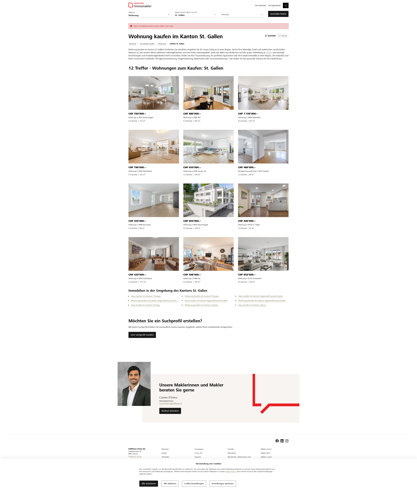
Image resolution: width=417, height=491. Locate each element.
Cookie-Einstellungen (194, 483)
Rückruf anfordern (170, 411)
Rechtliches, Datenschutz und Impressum (239, 458)
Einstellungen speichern (223, 483)
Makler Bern (265, 453)
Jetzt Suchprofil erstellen (142, 335)
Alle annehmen (149, 483)
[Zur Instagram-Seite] (287, 441)
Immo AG (198, 453)
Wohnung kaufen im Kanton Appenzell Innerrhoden (262, 300)
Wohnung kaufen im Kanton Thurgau (202, 296)
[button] (286, 5)
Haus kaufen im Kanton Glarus (252, 305)
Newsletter (232, 453)
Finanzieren (199, 449)
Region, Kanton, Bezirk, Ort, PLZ (186, 12)
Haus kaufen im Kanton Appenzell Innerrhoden (206, 300)
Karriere (198, 457)
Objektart (131, 12)
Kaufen (164, 453)
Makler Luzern (266, 457)
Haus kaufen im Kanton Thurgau (146, 296)
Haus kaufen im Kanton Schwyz (145, 305)
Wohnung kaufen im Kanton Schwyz (201, 305)
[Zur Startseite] (140, 5)
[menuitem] (260, 5)
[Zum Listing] (153, 93)
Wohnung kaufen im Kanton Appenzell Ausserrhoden (155, 300)
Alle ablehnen (170, 483)
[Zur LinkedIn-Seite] (282, 441)
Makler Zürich (266, 449)
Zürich (269, 52)
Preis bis (225, 14)
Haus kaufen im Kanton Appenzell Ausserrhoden (260, 296)
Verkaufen (165, 457)
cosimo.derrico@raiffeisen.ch (170, 403)
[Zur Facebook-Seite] (277, 441)
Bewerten (165, 449)
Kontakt (231, 449)
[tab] (270, 35)
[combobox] (194, 15)
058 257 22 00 (135, 456)
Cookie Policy (230, 471)
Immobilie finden (278, 14)
